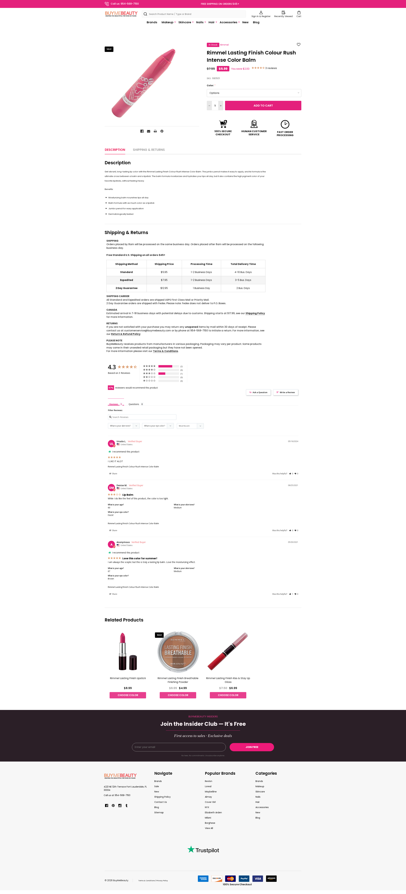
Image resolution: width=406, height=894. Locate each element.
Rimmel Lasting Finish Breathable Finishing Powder (177, 680)
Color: (211, 85)
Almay (208, 796)
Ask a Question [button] (260, 392)
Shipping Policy (255, 313)
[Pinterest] (162, 131)
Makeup (167, 22)
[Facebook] (142, 131)
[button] (291, 473)
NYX (207, 807)
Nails (199, 22)
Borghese (210, 823)
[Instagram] (120, 805)
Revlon (208, 781)
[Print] (155, 131)
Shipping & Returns (149, 149)
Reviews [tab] (113, 404)
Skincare (184, 22)
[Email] (148, 131)
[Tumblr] (126, 805)
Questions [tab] (134, 404)
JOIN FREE (252, 747)
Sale (156, 786)
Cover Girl (210, 802)
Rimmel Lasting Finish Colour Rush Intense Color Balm (133, 466)
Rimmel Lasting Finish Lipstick (128, 678)
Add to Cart (263, 105)
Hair (212, 22)
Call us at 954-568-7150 (117, 795)
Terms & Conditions (165, 351)
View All (209, 828)
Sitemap (159, 812)
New (245, 22)
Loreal (208, 786)
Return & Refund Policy (125, 334)
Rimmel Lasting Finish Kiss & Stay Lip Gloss (228, 680)
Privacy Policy (162, 880)
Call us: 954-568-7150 (125, 4)
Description (115, 149)
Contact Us (160, 802)
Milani (208, 817)
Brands (152, 22)
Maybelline (211, 791)
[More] (175, 22)
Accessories (228, 22)
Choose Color (128, 695)
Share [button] (114, 473)
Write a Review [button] (287, 392)
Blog (256, 22)
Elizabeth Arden (213, 812)
